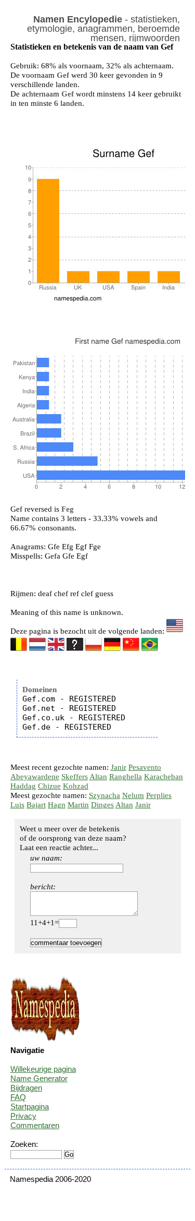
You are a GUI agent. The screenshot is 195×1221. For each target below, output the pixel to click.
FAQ (18, 1097)
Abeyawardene (34, 776)
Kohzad (75, 786)
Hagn (57, 805)
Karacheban (163, 776)
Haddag (23, 786)
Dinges (102, 805)
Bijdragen (26, 1087)
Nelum (133, 795)
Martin (78, 805)
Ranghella (125, 776)
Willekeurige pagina (43, 1069)
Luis (17, 805)
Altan (98, 776)
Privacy (23, 1115)
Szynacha (104, 795)
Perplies (159, 795)
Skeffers (74, 776)
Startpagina (29, 1106)
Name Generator (39, 1078)
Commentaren (34, 1125)
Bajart (36, 805)
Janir (118, 767)
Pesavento (144, 767)
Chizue (49, 786)
